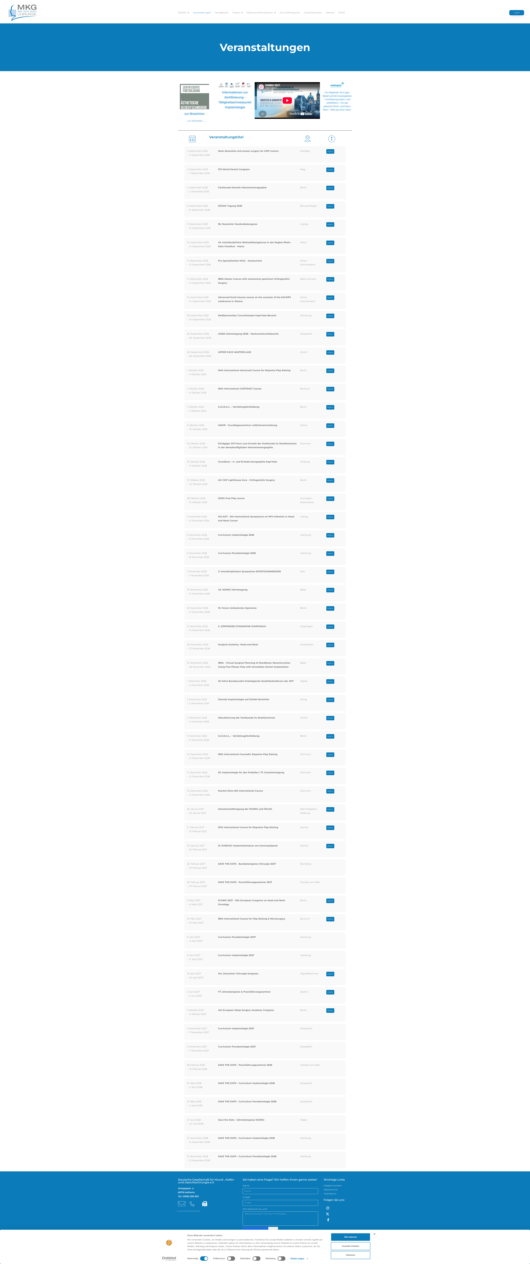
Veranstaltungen (202, 12)
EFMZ (341, 12)
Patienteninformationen (260, 12)
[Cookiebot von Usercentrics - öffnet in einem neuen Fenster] (169, 1259)
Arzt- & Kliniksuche (290, 12)
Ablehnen (350, 1255)
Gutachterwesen (313, 12)
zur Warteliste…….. (196, 121)
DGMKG (182, 12)
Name (246, 1185)
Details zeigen (297, 1258)
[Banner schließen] (374, 1234)
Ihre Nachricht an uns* (255, 1209)
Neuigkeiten (222, 12)
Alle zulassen (350, 1237)
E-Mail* (246, 1197)
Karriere (330, 12)
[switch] (231, 1258)
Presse (236, 12)
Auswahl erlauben (350, 1246)
